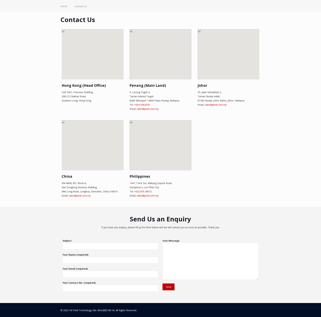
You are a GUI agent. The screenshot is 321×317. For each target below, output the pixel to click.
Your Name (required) (75, 254)
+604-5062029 (142, 104)
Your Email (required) (75, 268)
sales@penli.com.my (147, 108)
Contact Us (81, 6)
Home (64, 6)
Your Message (171, 240)
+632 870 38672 (143, 191)
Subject (67, 240)
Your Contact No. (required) (79, 282)
